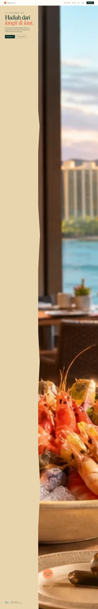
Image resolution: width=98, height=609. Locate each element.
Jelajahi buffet (21, 36)
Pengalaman (67, 2)
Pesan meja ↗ (10, 36)
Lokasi (83, 2)
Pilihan (74, 2)
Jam (78, 2)
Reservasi (90, 2)
